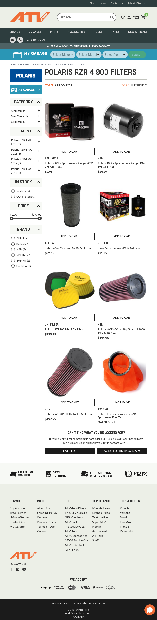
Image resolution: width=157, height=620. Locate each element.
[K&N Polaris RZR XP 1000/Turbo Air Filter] (70, 372)
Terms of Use (46, 526)
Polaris (24, 64)
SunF (95, 540)
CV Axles (35, 32)
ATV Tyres (72, 549)
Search (137, 55)
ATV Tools (72, 531)
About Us (43, 508)
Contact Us (17, 522)
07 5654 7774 (35, 40)
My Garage (17, 526)
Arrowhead (99, 531)
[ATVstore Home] (23, 555)
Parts (54, 32)
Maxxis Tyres (101, 508)
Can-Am (125, 522)
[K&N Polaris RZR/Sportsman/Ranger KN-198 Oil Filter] (122, 121)
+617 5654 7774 (97, 603)
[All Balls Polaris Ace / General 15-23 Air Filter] (70, 206)
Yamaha (125, 512)
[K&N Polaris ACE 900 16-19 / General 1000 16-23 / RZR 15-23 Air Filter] (122, 287)
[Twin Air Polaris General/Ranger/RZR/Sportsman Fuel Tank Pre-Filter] (122, 372)
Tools (98, 32)
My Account (18, 508)
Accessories (76, 32)
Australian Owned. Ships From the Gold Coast (78, 46)
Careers (42, 531)
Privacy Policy (46, 522)
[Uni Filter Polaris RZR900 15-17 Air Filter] (70, 287)
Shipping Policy (47, 512)
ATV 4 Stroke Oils (76, 540)
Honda (124, 526)
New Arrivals (137, 32)
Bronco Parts (101, 512)
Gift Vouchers (74, 517)
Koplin (96, 526)
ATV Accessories (76, 535)
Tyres (115, 32)
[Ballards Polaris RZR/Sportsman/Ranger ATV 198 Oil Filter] (70, 121)
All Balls (97, 535)
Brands (15, 32)
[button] (149, 609)
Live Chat (70, 451)
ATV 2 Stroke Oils (76, 545)
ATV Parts (71, 522)
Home (13, 64)
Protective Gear (75, 526)
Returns (42, 517)
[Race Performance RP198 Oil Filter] (122, 206)
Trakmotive (100, 517)
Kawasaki (126, 531)
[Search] (112, 17)
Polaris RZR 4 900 (42, 64)
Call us (124, 451)
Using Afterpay (20, 517)
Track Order (18, 512)
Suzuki (124, 517)
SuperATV (99, 522)
